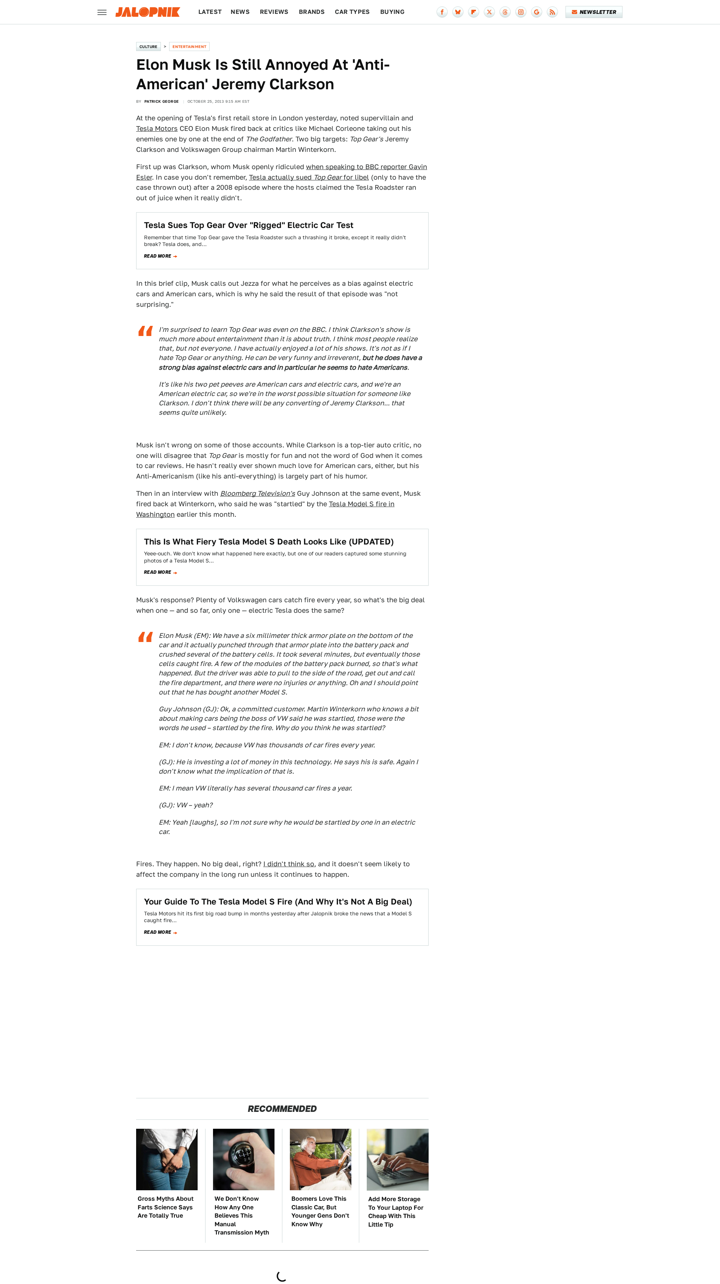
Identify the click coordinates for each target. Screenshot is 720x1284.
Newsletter (598, 12)
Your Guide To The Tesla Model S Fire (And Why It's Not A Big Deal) (278, 901)
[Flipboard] (473, 12)
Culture (149, 46)
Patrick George (161, 101)
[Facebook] (442, 12)
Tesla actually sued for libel (309, 177)
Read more (157, 256)
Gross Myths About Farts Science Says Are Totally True (166, 1207)
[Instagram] (520, 12)
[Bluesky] (458, 12)
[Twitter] (489, 12)
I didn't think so (288, 864)
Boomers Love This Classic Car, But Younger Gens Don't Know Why (320, 1211)
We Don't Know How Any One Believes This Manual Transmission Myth (241, 1215)
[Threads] (505, 12)
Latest (210, 11)
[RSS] (552, 12)
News (240, 11)
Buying (392, 11)
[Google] (536, 12)
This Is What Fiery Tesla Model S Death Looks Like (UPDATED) (269, 541)
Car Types (352, 11)
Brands (312, 11)
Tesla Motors (157, 128)
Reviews (274, 11)
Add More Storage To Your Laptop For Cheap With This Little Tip (395, 1212)
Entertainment (189, 46)
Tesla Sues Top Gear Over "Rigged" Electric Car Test (249, 225)
